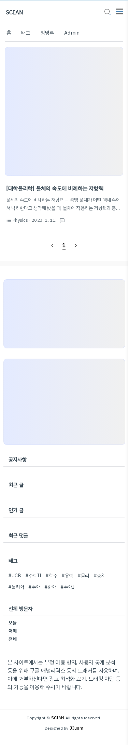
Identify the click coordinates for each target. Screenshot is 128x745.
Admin (72, 33)
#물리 (83, 575)
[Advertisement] (64, 111)
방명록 (47, 33)
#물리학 (16, 587)
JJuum (76, 728)
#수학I (67, 587)
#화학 (50, 587)
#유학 (67, 575)
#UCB (14, 575)
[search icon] (107, 12)
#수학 (34, 587)
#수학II (33, 575)
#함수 (51, 575)
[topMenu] (119, 10)
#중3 (99, 575)
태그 (25, 33)
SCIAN (14, 12)
